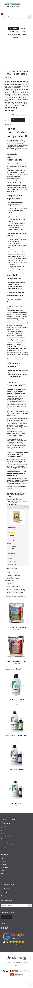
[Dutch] (5, 4)
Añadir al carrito (18, 120)
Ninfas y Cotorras (5, 867)
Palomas (3, 873)
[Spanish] (19, 4)
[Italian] (13, 4)
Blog (5, 896)
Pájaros (3, 858)
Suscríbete (5, 917)
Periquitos (3, 861)
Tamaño (7, 115)
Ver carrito (13, 28)
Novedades (6, 888)
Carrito (5, 830)
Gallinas (3, 877)
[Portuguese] (17, 4)
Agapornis (3, 864)
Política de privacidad (9, 845)
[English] (7, 4)
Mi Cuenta (6, 827)
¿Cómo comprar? (8, 833)
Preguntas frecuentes (9, 836)
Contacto (6, 839)
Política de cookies (8, 848)
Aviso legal (6, 842)
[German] (11, 4)
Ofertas (5, 892)
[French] (9, 4)
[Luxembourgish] (15, 4)
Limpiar (23, 115)
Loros (2, 870)
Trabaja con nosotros (6, 900)
